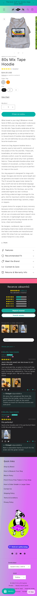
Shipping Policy (9, 493)
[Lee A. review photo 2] (16, 382)
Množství (4, 103)
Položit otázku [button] (18, 315)
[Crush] (8, 82)
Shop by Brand (9, 467)
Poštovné (4, 75)
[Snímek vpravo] (23, 53)
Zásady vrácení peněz (21, 585)
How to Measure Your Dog (13, 471)
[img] (6, 359)
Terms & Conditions (11, 498)
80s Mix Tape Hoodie (11, 352)
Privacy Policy (8, 502)
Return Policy (8, 475)
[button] (4, 9)
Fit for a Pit (18, 583)
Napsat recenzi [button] (19, 311)
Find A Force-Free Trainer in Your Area (17, 480)
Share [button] (5, 243)
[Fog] (3, 82)
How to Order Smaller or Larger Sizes (17, 484)
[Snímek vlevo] (14, 53)
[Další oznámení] (33, 3)
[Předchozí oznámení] (4, 3)
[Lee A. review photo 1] (6, 382)
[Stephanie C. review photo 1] (6, 434)
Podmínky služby (30, 588)
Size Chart (5, 97)
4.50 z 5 (23, 290)
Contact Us (8, 489)
